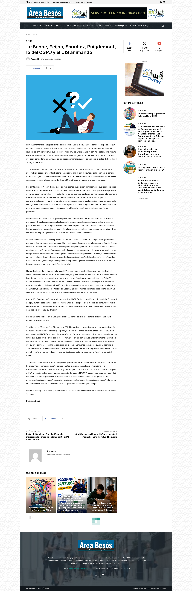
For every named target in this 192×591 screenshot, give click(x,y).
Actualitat (40, 504)
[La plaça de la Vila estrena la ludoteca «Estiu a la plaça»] (129, 167)
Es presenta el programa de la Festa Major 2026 (41, 509)
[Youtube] (164, 2)
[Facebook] (157, 2)
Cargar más (143, 198)
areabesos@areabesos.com (80, 568)
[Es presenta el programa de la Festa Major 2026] (41, 495)
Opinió (34, 35)
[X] (161, 2)
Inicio (28, 35)
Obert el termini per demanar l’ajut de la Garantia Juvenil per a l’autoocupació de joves (102, 506)
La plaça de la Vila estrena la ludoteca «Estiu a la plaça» (151, 168)
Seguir (144, 42)
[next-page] (32, 517)
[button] (163, 26)
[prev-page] (28, 517)
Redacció (35, 59)
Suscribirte (159, 42)
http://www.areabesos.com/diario (58, 454)
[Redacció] (28, 59)
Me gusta (130, 42)
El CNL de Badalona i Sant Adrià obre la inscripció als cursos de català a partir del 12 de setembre (47, 437)
